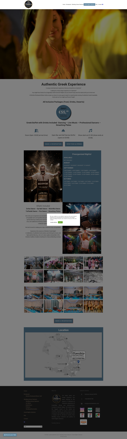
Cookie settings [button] (53, 222)
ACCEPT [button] (60, 222)
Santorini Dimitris (28, 4)
